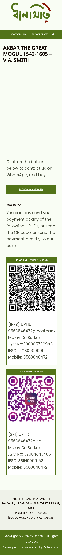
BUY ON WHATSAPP (31, 189)
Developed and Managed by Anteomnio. (31, 547)
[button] (53, 34)
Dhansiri (31, 25)
